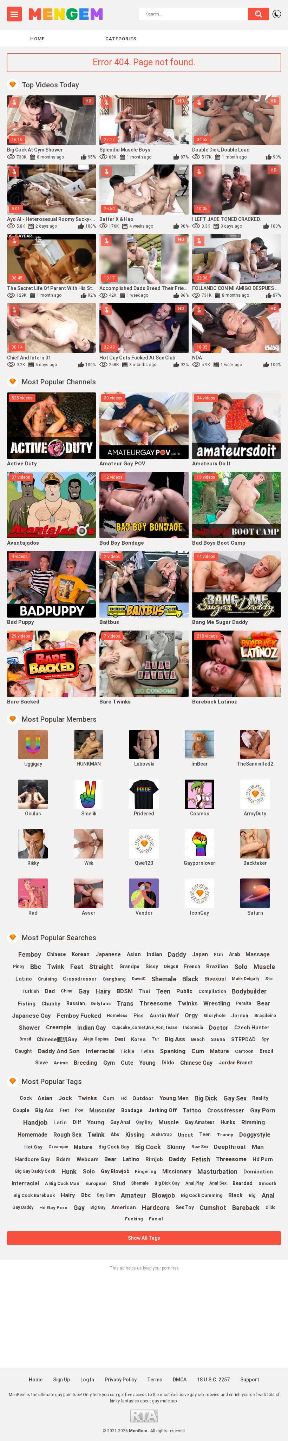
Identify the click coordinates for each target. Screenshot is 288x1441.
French (192, 966)
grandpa (129, 966)
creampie (58, 1027)
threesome (155, 1003)
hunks (228, 1122)
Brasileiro (265, 1015)
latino (23, 979)
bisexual (215, 979)
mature (219, 1051)
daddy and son (59, 1051)
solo (241, 966)
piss (138, 1015)
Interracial (100, 1051)
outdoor (142, 1098)
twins (147, 1051)
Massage (258, 954)
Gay (84, 991)
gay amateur (200, 1122)
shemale (163, 979)
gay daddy (22, 1207)
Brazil (266, 1051)
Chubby (50, 1004)
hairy (103, 991)
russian (75, 1003)
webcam (88, 1159)
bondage (131, 1110)
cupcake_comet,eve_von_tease (144, 1027)
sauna (218, 1039)
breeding (85, 1062)
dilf (77, 1122)
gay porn (262, 1110)
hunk (69, 1171)
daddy (177, 954)
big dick (206, 1098)
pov (79, 1110)
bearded (243, 1183)
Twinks (188, 1003)
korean (81, 954)
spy (265, 1039)
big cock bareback (34, 1195)
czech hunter (251, 1027)
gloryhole (214, 1015)
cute (127, 1062)
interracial (25, 1183)
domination (258, 1172)
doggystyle (254, 1134)
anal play (194, 1183)
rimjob (154, 1159)
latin (60, 1122)
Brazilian (217, 966)
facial (156, 1218)
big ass (175, 1039)
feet (77, 966)
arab (234, 954)
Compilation (212, 991)
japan (200, 954)
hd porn (263, 1159)
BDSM (125, 991)
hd (123, 1098)
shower (29, 1027)
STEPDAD (243, 1039)
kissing (135, 1134)
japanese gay (31, 1015)
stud (118, 1183)
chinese (56, 954)
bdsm (63, 1159)
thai (144, 991)
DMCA (179, 1379)
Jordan (239, 1015)
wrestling (216, 1003)
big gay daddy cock (35, 1171)
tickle (127, 1051)
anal (268, 1195)
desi (119, 1039)
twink (55, 966)
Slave (41, 1062)
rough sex (67, 1134)
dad (50, 991)
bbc (35, 966)
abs (115, 1134)
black (190, 979)
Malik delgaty (245, 978)
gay (79, 1207)
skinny (176, 1146)
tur (155, 1039)
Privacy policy (121, 1379)
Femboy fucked (79, 1015)
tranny (225, 1134)
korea (138, 1039)
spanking (172, 1051)
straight (101, 966)
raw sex (199, 1146)
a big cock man (62, 1183)
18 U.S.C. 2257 (213, 1379)
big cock (148, 1147)
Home (37, 38)
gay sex (235, 1098)
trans (125, 1003)
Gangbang (114, 979)
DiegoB (171, 966)
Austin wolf (164, 1015)
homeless (117, 1015)
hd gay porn (53, 1207)
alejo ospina (96, 1039)
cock (26, 1098)
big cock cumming (202, 1195)
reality (260, 1098)
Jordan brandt (235, 1062)
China (66, 991)
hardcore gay (32, 1159)
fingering (145, 1171)
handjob (35, 1122)
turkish (30, 991)
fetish (201, 1159)
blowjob (163, 1195)
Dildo (168, 1062)
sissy (151, 966)
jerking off (162, 1110)
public (184, 991)
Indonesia (193, 1027)
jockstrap (161, 1134)
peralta (243, 1003)
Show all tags (144, 1238)
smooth (267, 1183)
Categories (121, 38)
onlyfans (101, 1003)
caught (23, 1051)
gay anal (120, 1122)
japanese (108, 954)
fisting (26, 1004)
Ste (269, 978)
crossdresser (80, 979)
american (123, 1207)
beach (198, 1039)
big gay (97, 1207)
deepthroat (230, 1146)
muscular (102, 1110)
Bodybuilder (249, 991)
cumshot (212, 1207)
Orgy (191, 1015)
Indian (154, 954)
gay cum (106, 1195)
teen (163, 991)
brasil (25, 1039)
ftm (218, 954)
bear (263, 1003)
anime (61, 1062)
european (96, 1183)
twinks (87, 1098)
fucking (134, 1218)
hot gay (33, 1147)
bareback (246, 1207)
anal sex (218, 1183)
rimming (253, 1122)
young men (174, 1098)
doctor (218, 1027)
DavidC (139, 978)
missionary (176, 1171)
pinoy (18, 966)
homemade (32, 1134)
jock (65, 1098)
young (147, 1062)
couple (21, 1110)
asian (134, 954)
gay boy (144, 1122)
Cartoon (244, 1051)
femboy (29, 954)
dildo (271, 1207)
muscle (264, 966)
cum (197, 1051)
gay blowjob (115, 1171)
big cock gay (113, 1147)
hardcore (156, 1207)
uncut (185, 1135)
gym (109, 1062)
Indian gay (91, 1027)
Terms (154, 1379)
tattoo (191, 1110)
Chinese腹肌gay (57, 1039)
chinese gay (196, 1062)
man (258, 1146)
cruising (47, 979)
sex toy (185, 1207)
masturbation (217, 1171)
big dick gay (167, 1183)
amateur (133, 1195)
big (252, 1195)
